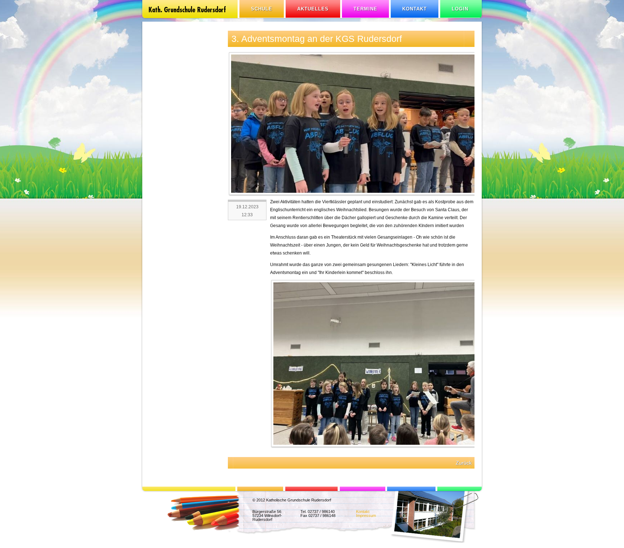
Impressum (366, 515)
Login (460, 9)
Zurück (464, 463)
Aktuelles (313, 9)
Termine (365, 9)
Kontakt (414, 9)
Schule (261, 9)
